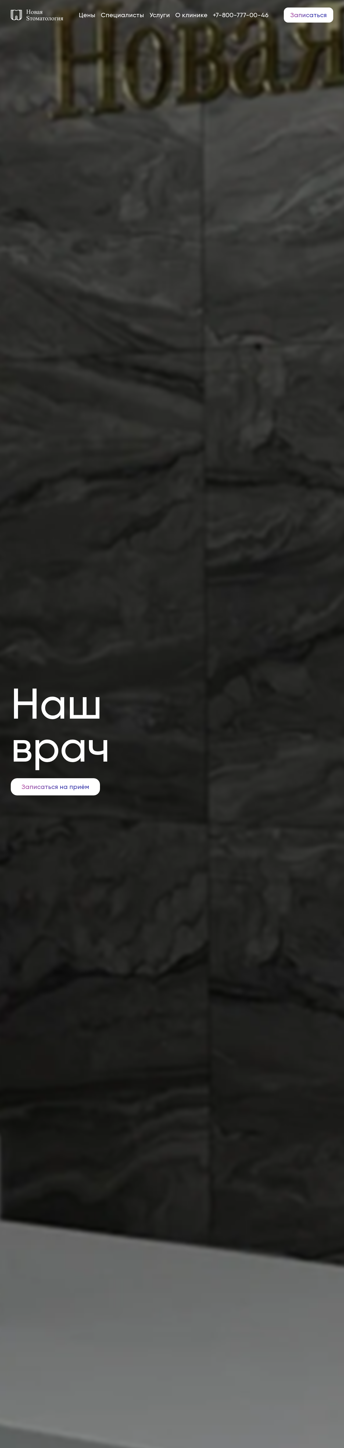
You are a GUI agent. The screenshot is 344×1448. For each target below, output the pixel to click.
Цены (87, 15)
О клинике (191, 15)
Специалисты (122, 15)
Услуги (159, 15)
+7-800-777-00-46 (240, 15)
